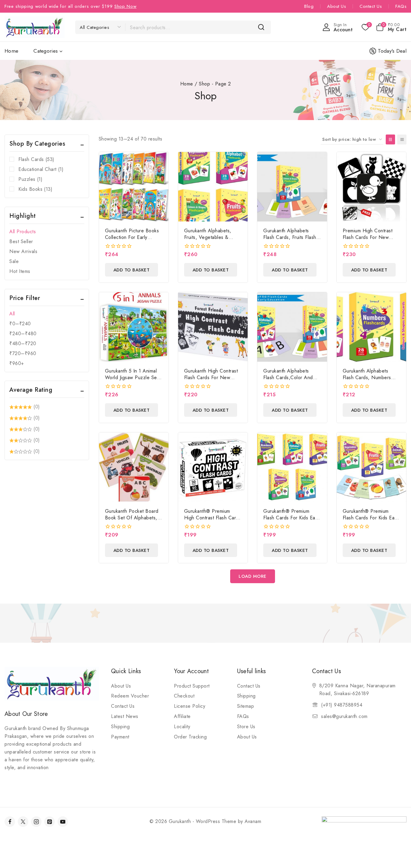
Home (11, 50)
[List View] (401, 139)
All (12, 313)
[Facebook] (10, 821)
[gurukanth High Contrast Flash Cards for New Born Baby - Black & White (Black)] (213, 327)
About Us (336, 6)
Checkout (184, 695)
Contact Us (371, 6)
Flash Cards (36, 159)
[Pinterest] (49, 821)
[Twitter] (23, 821)
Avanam (253, 821)
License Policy (189, 706)
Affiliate (182, 716)
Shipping (120, 726)
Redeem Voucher (130, 695)
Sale (14, 261)
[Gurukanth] (35, 27)
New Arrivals (23, 251)
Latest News (124, 716)
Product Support (192, 685)
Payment (120, 736)
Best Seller (21, 241)
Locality (182, 726)
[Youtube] (62, 821)
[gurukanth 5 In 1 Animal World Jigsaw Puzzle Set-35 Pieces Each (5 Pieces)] (133, 327)
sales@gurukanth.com (344, 716)
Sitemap (245, 706)
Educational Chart (40, 169)
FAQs (400, 6)
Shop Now (125, 6)
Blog (309, 6)
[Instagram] (36, 821)
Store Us (246, 726)
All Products (22, 231)
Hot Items (19, 271)
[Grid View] (390, 139)
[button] (131, 270)
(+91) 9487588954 (341, 704)
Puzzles (30, 179)
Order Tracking (190, 736)
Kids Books (35, 189)
